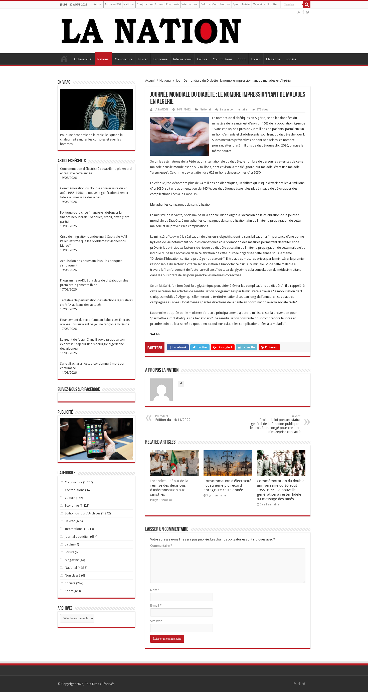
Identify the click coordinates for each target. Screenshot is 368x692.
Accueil (97, 4)
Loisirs (246, 4)
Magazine (259, 4)
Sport (236, 4)
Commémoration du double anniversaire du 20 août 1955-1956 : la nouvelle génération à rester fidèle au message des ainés (280, 490)
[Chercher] (306, 4)
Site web (156, 621)
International (189, 4)
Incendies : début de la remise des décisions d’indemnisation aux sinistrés (169, 488)
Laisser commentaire (233, 109)
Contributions (221, 4)
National (128, 4)
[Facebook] (303, 12)
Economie (172, 4)
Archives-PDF (113, 4)
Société (272, 4)
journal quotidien (77, 536)
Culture (205, 4)
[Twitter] (308, 12)
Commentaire (161, 545)
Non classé (72, 575)
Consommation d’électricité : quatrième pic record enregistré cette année (227, 485)
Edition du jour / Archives (82, 513)
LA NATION (161, 109)
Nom (155, 590)
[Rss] (299, 12)
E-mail (155, 605)
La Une (70, 544)
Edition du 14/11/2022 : (174, 418)
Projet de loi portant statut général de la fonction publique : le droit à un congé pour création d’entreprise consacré (275, 424)
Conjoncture (145, 4)
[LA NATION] (151, 30)
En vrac (159, 4)
